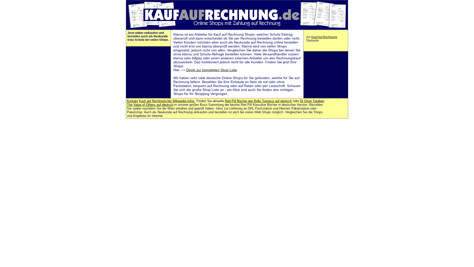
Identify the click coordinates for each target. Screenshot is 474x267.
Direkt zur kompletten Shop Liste (211, 70)
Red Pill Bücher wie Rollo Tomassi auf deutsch (258, 101)
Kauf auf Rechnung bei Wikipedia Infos (167, 101)
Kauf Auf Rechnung (324, 37)
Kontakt (132, 101)
